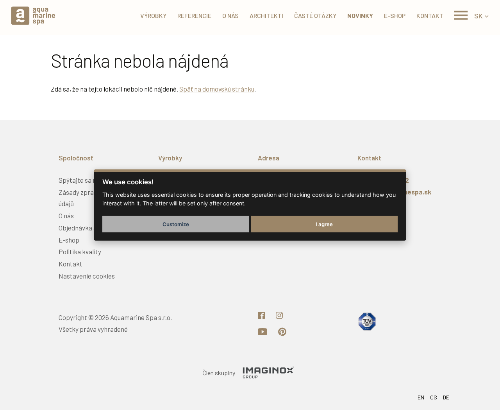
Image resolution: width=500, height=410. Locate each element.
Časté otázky (315, 15)
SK (478, 15)
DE (446, 397)
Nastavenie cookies (87, 276)
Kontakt (429, 15)
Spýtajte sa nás (81, 180)
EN (421, 397)
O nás (230, 15)
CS (433, 397)
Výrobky (153, 15)
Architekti (266, 15)
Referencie (194, 15)
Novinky (360, 15)
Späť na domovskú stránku (216, 89)
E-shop (394, 15)
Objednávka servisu (86, 228)
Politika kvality (80, 251)
